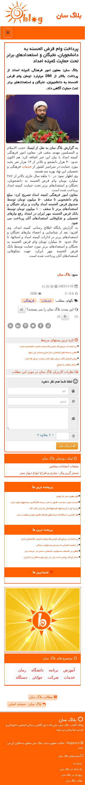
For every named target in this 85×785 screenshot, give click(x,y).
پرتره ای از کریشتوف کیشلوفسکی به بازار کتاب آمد (53, 508)
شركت (53, 677)
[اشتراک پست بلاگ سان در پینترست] (25, 325)
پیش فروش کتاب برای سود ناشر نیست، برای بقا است (51, 358)
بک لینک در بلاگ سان (71, 769)
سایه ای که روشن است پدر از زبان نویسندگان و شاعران (51, 557)
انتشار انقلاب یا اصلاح (67, 364)
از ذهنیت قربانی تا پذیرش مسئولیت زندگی (57, 545)
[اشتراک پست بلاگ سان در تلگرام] (48, 325)
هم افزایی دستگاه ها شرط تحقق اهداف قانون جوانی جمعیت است (47, 514)
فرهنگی (28, 300)
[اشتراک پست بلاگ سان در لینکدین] (18, 325)
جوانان (37, 677)
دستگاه (21, 677)
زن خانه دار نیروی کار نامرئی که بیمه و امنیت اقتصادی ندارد (48, 346)
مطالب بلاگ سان (41, 697)
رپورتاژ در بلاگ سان (71, 774)
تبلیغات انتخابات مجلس (64, 466)
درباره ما (77, 763)
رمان (22, 670)
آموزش (69, 670)
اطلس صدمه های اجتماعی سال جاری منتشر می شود (52, 352)
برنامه (53, 670)
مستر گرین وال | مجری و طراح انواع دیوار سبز (49, 473)
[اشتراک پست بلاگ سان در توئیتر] (33, 325)
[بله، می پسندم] (22, 309)
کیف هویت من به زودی (67, 496)
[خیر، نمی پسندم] (65, 316)
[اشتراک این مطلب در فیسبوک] (40, 325)
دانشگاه (37, 670)
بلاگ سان (68, 15)
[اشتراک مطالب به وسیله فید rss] (10, 325)
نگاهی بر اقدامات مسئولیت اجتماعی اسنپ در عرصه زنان (51, 551)
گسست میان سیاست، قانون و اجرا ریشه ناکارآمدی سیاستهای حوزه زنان (44, 502)
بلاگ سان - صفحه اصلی (25, 704)
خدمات (27, 166)
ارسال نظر (65, 446)
